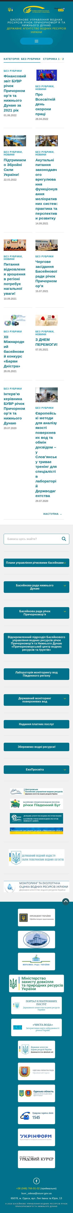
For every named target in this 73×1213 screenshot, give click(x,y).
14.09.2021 (41, 223)
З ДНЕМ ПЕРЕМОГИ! (46, 342)
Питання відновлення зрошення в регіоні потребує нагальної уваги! (14, 279)
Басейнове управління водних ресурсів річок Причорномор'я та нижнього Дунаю (36, 22)
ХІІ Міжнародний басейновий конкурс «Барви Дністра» (14, 351)
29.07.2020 (10, 428)
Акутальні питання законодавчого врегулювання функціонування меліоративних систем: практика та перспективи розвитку (46, 189)
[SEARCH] (64, 539)
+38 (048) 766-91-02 (28, 1188)
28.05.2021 (10, 371)
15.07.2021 (41, 291)
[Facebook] (36, 1181)
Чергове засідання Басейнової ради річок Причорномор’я (46, 274)
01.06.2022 (10, 115)
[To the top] (65, 901)
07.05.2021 (41, 349)
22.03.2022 (10, 179)
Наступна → (52, 514)
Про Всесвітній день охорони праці (45, 104)
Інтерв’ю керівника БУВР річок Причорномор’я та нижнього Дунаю (14, 408)
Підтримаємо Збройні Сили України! (15, 167)
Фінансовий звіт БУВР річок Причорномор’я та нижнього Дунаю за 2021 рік (15, 93)
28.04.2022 (41, 118)
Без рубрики (13, 71)
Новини (40, 89)
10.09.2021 (10, 298)
